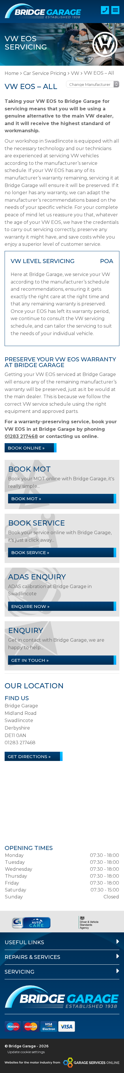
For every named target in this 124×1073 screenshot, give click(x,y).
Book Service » (30, 552)
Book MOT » (26, 498)
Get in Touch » (30, 660)
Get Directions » (29, 756)
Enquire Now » (30, 606)
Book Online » (26, 448)
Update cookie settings (26, 1052)
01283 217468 (21, 436)
